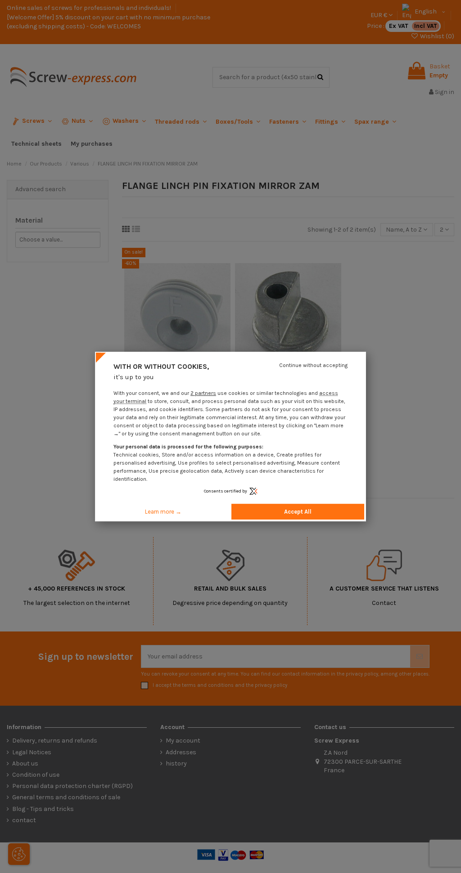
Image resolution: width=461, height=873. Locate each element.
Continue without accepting (313, 365)
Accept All (298, 511)
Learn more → (163, 511)
